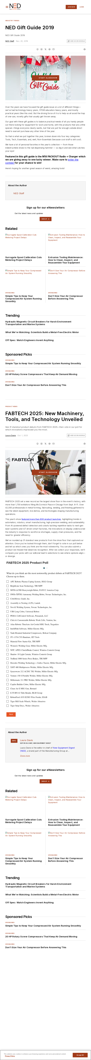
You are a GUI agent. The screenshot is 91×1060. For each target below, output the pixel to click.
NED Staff (9, 41)
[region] (45, 1055)
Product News (11, 406)
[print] (84, 49)
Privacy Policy (10, 1056)
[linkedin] (41, 49)
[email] (53, 49)
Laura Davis (10, 435)
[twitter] (45, 49)
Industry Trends (12, 20)
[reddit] (49, 49)
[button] (7, 7)
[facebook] (37, 49)
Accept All (80, 1055)
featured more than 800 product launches (41, 519)
